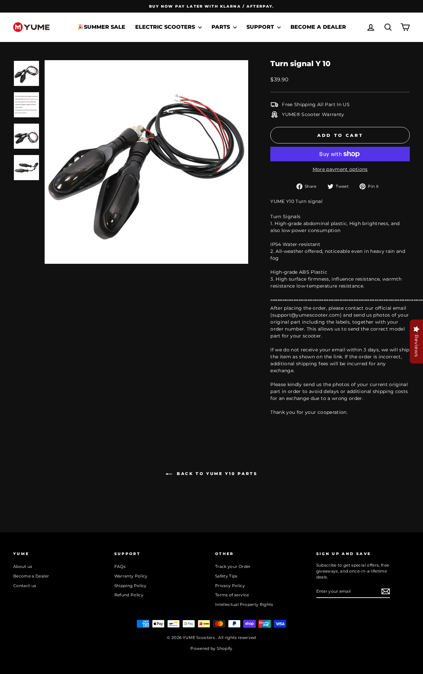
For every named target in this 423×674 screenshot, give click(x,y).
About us (22, 566)
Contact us (24, 585)
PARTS (222, 27)
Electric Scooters (166, 27)
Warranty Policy (131, 576)
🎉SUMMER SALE (101, 27)
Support (261, 27)
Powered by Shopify (211, 648)
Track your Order (233, 566)
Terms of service (232, 594)
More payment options (340, 169)
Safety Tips (226, 576)
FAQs (120, 566)
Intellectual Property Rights (244, 604)
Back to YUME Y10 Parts (216, 473)
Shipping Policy (130, 585)
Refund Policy (129, 594)
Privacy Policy (230, 585)
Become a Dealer (318, 27)
